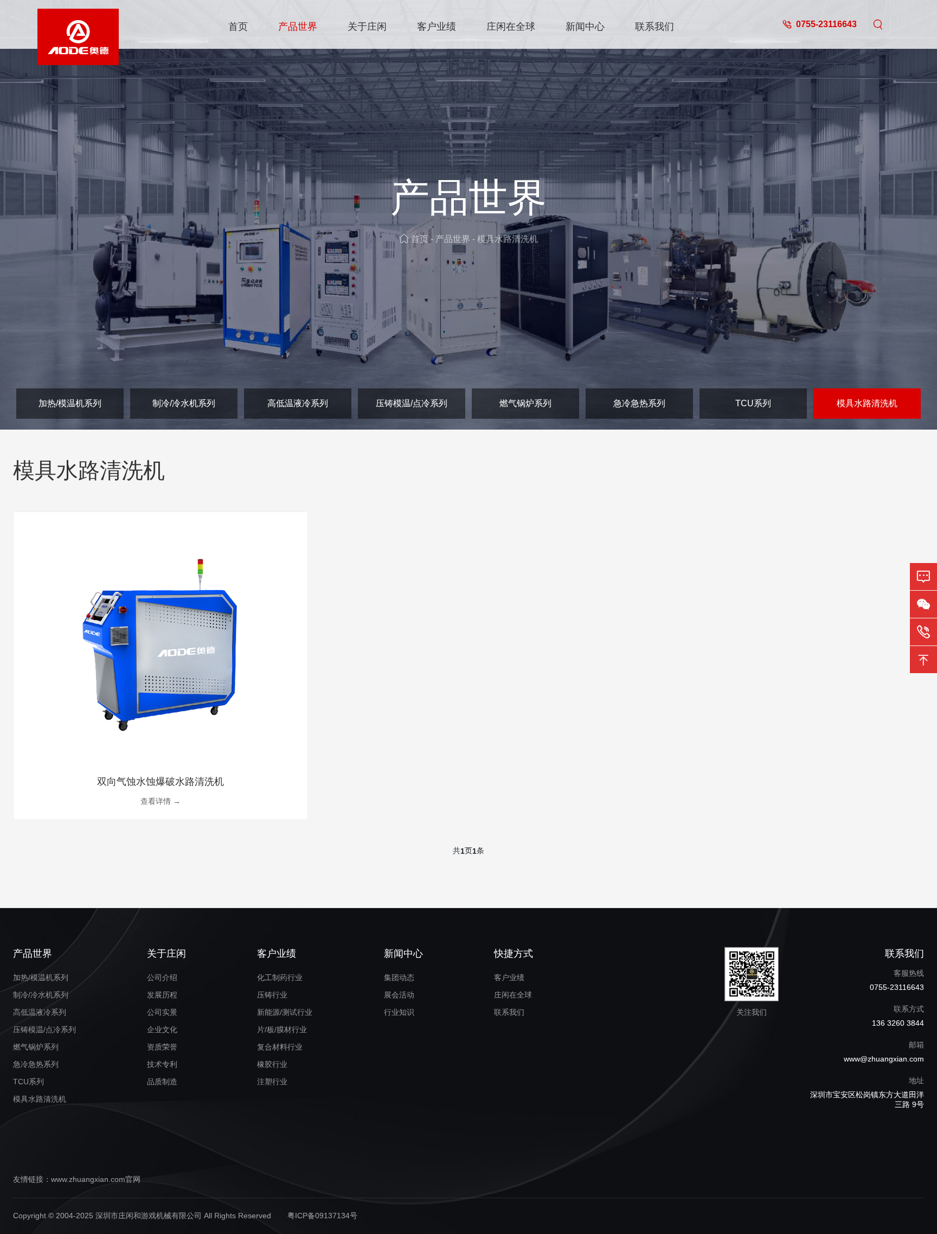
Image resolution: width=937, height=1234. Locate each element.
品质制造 (162, 1081)
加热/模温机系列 (69, 403)
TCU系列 (753, 403)
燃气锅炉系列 (525, 403)
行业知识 (399, 1012)
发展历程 (162, 994)
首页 (238, 26)
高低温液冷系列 (297, 403)
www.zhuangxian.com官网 (95, 1179)
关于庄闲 (367, 26)
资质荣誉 (162, 1047)
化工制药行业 (280, 977)
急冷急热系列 (639, 403)
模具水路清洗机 (507, 239)
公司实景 (162, 1012)
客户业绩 (436, 26)
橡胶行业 (272, 1064)
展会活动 (399, 994)
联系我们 (654, 26)
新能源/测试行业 (284, 1012)
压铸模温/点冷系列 (411, 403)
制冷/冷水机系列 (183, 403)
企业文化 (162, 1029)
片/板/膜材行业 (282, 1029)
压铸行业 (272, 994)
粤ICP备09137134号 (322, 1215)
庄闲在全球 (510, 26)
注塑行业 (272, 1081)
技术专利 (162, 1064)
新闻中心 (585, 26)
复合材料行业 (280, 1047)
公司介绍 (162, 977)
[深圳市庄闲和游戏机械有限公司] (78, 24)
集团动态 (399, 977)
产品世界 (297, 26)
